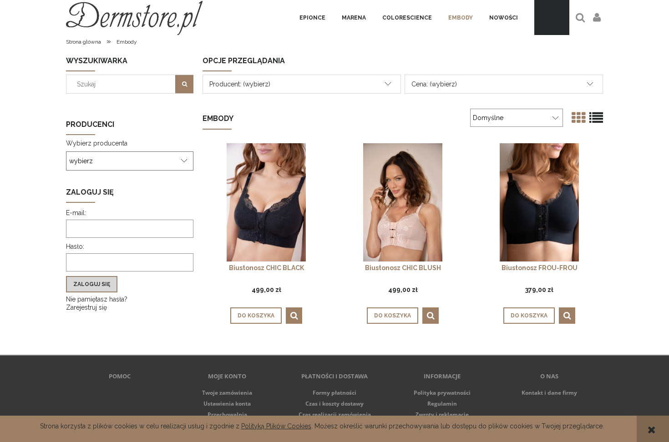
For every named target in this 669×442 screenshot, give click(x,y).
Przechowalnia (227, 414)
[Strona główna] (134, 17)
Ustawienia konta (227, 403)
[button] (294, 315)
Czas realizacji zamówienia (335, 414)
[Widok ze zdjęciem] (578, 118)
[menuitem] (312, 17)
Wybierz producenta (96, 143)
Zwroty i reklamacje (442, 414)
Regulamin (442, 403)
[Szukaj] (184, 84)
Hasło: (75, 246)
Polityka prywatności (442, 393)
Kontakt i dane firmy (549, 393)
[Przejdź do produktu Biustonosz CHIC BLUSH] (403, 202)
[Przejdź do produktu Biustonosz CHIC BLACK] (266, 202)
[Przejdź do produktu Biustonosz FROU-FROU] (539, 202)
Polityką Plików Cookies (276, 426)
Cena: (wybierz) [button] (434, 84)
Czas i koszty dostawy (334, 403)
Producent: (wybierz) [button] (239, 84)
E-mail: (76, 212)
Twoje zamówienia (227, 393)
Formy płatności (334, 393)
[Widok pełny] (596, 118)
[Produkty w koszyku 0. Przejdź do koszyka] (551, 17)
